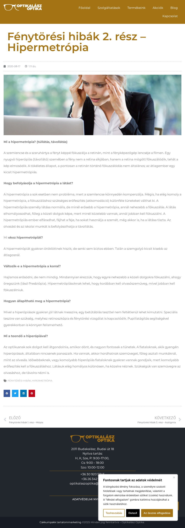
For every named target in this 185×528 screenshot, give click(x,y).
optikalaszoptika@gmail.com (92, 483)
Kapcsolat (170, 16)
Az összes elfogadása (157, 512)
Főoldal (84, 8)
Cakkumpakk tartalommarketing (60, 522)
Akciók (158, 8)
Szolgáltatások (109, 8)
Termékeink (136, 8)
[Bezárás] (174, 477)
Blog (174, 8)
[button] (7, 393)
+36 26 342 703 (92, 479)
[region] (138, 497)
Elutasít (132, 512)
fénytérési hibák (19, 380)
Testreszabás (114, 512)
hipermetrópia (42, 380)
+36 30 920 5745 (92, 474)
